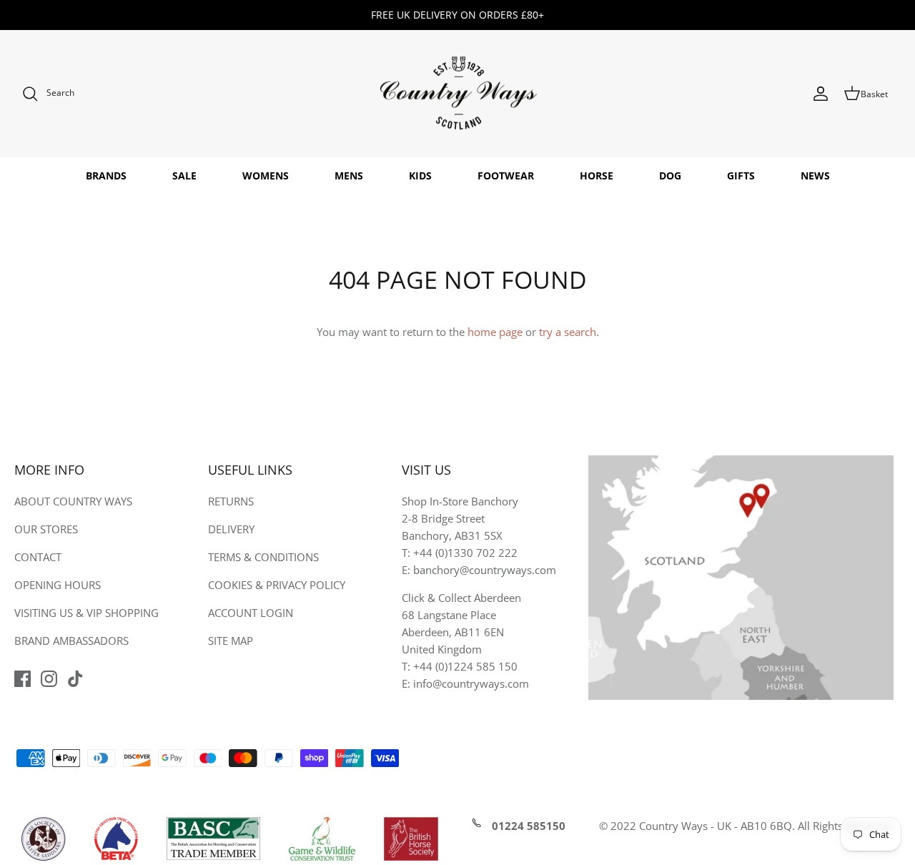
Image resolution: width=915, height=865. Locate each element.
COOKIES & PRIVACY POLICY (276, 585)
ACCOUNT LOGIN (250, 613)
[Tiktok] (75, 679)
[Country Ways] (457, 94)
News (815, 175)
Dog (670, 175)
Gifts (741, 175)
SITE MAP (230, 640)
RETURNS (231, 501)
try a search (567, 332)
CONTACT (37, 557)
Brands (106, 175)
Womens (265, 175)
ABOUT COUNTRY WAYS (73, 501)
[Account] (820, 93)
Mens (349, 175)
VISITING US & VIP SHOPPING (86, 613)
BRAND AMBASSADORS (71, 640)
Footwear (506, 175)
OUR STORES (46, 529)
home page (495, 332)
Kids (420, 175)
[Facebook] (22, 679)
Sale (184, 175)
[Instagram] (49, 679)
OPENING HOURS (57, 585)
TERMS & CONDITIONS (263, 557)
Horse (596, 175)
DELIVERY (231, 529)
